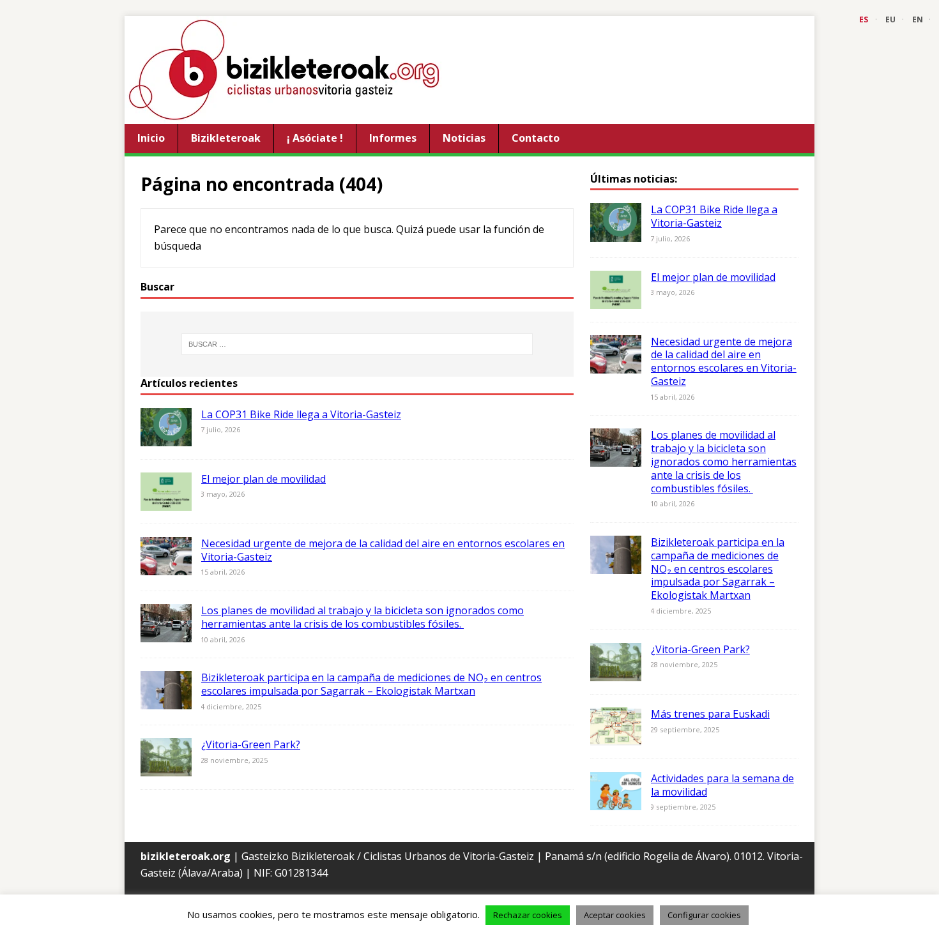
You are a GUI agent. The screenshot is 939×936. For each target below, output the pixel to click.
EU (890, 19)
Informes (392, 138)
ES (863, 19)
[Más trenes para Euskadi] (615, 737)
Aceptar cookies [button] (615, 915)
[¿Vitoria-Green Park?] (166, 768)
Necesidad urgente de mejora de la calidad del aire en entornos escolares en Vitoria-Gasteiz (383, 550)
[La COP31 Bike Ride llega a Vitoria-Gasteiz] (166, 437)
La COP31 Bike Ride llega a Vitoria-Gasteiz (301, 414)
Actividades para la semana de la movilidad (722, 785)
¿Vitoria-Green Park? (250, 744)
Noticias (464, 138)
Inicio (151, 138)
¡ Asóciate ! (315, 138)
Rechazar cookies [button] (527, 915)
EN (917, 19)
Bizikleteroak (226, 138)
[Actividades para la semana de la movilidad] (615, 801)
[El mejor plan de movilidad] (166, 502)
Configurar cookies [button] (704, 915)
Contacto (536, 138)
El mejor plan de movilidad (263, 479)
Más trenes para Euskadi (710, 714)
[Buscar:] (357, 344)
